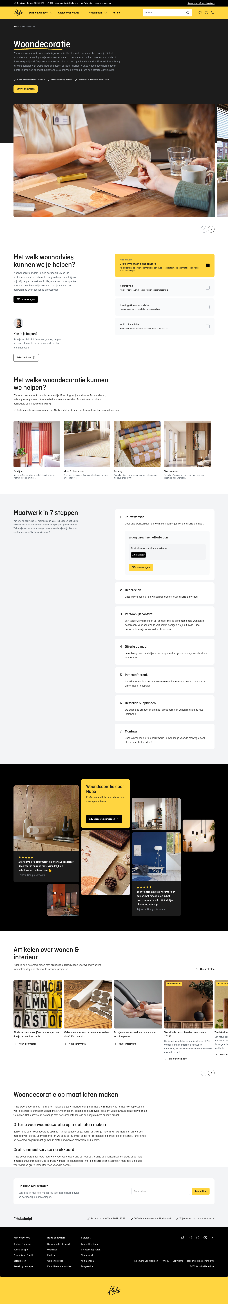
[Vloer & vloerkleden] (87, 444)
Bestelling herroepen (23, 1266)
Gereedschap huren (91, 1249)
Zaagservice (87, 1266)
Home (16, 26)
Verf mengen (87, 1261)
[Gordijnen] (36, 444)
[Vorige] (204, 229)
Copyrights (178, 1261)
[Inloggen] (200, 13)
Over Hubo (52, 1249)
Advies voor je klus (68, 12)
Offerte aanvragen (141, 567)
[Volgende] (211, 229)
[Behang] (137, 444)
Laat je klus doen (38, 12)
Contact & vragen (22, 1244)
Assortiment (96, 12)
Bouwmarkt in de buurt (58, 1244)
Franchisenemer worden (59, 1266)
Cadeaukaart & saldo (23, 1255)
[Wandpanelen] (187, 444)
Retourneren (19, 1261)
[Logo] (18, 12)
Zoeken (148, 12)
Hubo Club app (20, 1249)
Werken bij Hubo (55, 1261)
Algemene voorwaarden (146, 1261)
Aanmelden (200, 1191)
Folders (51, 1255)
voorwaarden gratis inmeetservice (32, 1165)
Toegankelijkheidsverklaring (201, 1261)
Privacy (165, 1261)
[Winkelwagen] (213, 13)
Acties (116, 12)
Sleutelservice (88, 1255)
